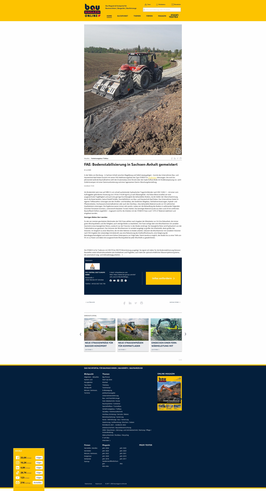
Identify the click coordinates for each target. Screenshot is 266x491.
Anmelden (38, 482)
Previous (80, 335)
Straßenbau (152, 177)
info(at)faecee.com (121, 272)
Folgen (39, 457)
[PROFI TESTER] (173, 16)
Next (185, 335)
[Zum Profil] (126, 281)
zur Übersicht (91, 302)
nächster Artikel (174, 302)
